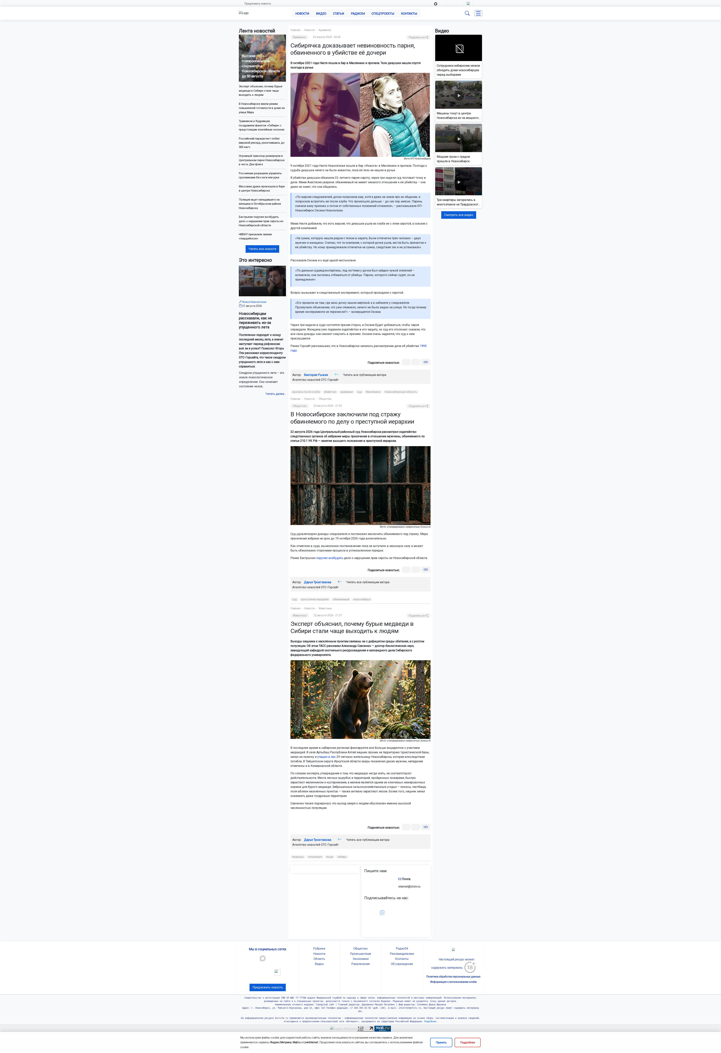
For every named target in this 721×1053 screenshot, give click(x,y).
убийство (330, 392)
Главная (295, 30)
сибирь (342, 856)
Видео (321, 13)
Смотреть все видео (458, 215)
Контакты (409, 13)
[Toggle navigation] (478, 13)
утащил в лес (326, 757)
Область (319, 959)
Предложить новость (258, 3)
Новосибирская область (401, 392)
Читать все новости (262, 249)
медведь (298, 856)
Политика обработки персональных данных (453, 976)
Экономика (361, 959)
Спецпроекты (383, 13)
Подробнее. (430, 1021)
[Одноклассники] (415, 362)
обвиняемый (341, 599)
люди (329, 856)
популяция (315, 856)
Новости (302, 13)
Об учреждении (402, 964)
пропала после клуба (306, 392)
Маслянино (373, 392)
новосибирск (362, 599)
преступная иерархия (315, 599)
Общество (325, 398)
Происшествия (360, 954)
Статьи (338, 13)
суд (359, 392)
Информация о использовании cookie (453, 981)
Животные (325, 608)
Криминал (325, 30)
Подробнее (467, 1042)
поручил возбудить (329, 558)
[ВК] (406, 362)
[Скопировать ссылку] (426, 362)
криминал (346, 392)
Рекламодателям (402, 954)
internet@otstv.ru (409, 886)
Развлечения (360, 964)
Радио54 (358, 13)
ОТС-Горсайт (330, 380)
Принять (441, 1042)
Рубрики (319, 948)
